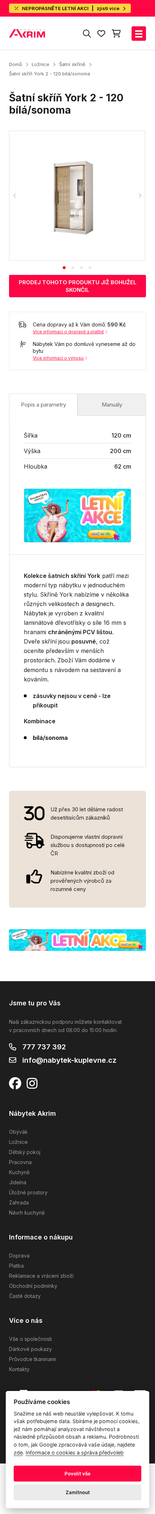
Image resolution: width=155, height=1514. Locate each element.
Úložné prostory (28, 1192)
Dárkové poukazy (30, 1349)
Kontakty (19, 1369)
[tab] (64, 267)
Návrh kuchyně (27, 1213)
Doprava (19, 1255)
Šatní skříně (72, 64)
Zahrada (19, 1202)
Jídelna (17, 1182)
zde (18, 1452)
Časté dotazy (25, 1296)
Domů (15, 64)
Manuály (112, 404)
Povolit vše (77, 1473)
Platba (16, 1266)
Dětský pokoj (24, 1152)
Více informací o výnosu (58, 358)
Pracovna (20, 1162)
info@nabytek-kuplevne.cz (69, 1060)
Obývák (18, 1132)
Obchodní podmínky (33, 1286)
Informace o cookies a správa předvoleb (75, 1452)
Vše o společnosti (30, 1339)
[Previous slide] (14, 195)
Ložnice (40, 64)
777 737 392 (44, 1047)
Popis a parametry (43, 404)
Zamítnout (78, 1492)
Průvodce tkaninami (32, 1359)
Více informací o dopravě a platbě (68, 331)
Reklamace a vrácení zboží (41, 1276)
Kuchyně (19, 1172)
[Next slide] (139, 195)
